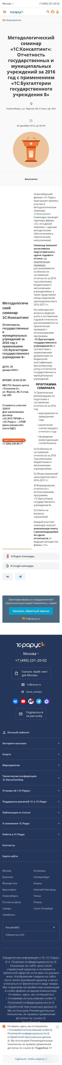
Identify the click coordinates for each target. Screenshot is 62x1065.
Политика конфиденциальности (32, 962)
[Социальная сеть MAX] (46, 701)
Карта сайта (10, 856)
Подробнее (41, 1048)
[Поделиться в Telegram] (20, 576)
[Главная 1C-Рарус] (26, 12)
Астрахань (40, 870)
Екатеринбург (42, 877)
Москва (6, 870)
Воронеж (7, 877)
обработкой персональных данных (30, 1006)
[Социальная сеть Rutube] (31, 701)
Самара (6, 908)
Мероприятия (13, 20)
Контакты (8, 845)
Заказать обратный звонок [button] (31, 611)
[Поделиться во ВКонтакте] (7, 576)
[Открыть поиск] (48, 12)
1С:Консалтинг (42, 214)
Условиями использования (31, 1029)
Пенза (37, 896)
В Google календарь (22, 566)
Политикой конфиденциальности (27, 1033)
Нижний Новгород (44, 889)
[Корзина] (52, 11)
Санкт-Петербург (43, 908)
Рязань (38, 902)
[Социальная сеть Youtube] (23, 701)
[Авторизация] (57, 12)
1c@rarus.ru (32, 618)
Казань (38, 883)
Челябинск (8, 914)
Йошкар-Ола (9, 883)
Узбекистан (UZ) (15, 934)
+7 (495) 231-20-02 (49, 3)
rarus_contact (34, 691)
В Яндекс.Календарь (23, 556)
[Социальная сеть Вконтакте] (15, 701)
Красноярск (9, 889)
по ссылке (36, 1018)
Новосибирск (10, 896)
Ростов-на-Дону (11, 902)
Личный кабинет (18, 732)
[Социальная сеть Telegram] (39, 701)
